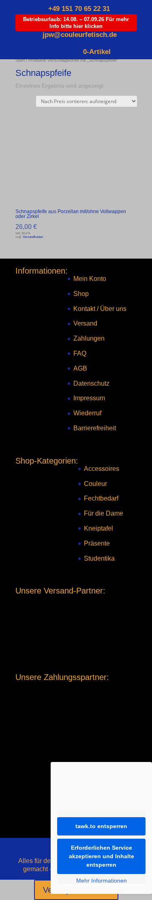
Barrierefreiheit (94, 428)
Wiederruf (87, 413)
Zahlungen (89, 338)
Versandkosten (33, 237)
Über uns (113, 308)
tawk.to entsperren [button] (101, 826)
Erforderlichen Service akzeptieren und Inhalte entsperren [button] (101, 856)
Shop (81, 293)
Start (20, 60)
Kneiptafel (98, 528)
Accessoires (101, 468)
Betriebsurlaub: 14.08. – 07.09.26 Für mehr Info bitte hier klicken (76, 22)
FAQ (79, 353)
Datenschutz (91, 383)
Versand (85, 323)
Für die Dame (103, 513)
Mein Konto (89, 278)
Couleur (95, 483)
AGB (80, 368)
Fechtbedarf (101, 498)
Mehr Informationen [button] (101, 880)
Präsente (97, 543)
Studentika (99, 558)
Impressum (89, 398)
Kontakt (84, 308)
